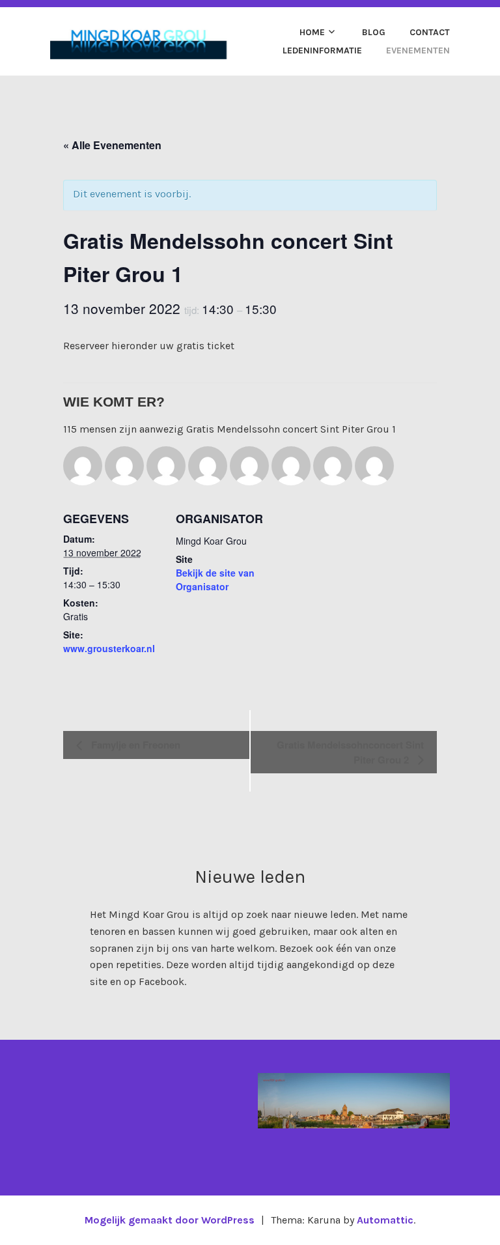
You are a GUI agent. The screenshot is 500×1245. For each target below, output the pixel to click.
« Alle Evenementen (112, 144)
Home (312, 32)
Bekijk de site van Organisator (215, 579)
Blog (373, 32)
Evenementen (418, 50)
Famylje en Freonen (134, 744)
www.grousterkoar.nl (109, 648)
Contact (430, 32)
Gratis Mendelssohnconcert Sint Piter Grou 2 (350, 752)
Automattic (385, 1220)
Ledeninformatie (322, 50)
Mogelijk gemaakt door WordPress (170, 1220)
